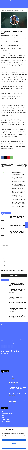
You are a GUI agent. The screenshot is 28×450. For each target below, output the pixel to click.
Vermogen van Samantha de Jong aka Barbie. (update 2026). (7, 165)
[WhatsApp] (11, 157)
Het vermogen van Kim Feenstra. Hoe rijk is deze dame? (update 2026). (21, 165)
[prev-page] (2, 238)
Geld (5, 10)
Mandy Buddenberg (6, 35)
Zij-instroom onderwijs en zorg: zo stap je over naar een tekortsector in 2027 (18, 315)
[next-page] (4, 238)
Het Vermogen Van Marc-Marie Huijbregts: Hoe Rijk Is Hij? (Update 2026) (18, 218)
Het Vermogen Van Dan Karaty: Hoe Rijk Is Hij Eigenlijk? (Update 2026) (18, 224)
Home (2, 10)
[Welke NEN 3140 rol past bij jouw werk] (4, 304)
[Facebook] (2, 157)
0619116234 (20, 343)
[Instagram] (5, 346)
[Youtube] (12, 346)
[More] (24, 38)
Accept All (14, 440)
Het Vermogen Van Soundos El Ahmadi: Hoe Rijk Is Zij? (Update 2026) (17, 232)
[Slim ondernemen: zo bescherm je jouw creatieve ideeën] (4, 310)
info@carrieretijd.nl (11, 343)
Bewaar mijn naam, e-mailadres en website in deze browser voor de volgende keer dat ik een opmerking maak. (12, 270)
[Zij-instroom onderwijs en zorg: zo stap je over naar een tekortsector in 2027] (4, 316)
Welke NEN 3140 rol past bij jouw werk (17, 302)
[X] (5, 157)
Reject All (14, 447)
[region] (14, 438)
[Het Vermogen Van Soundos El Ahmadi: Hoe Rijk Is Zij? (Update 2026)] (5, 233)
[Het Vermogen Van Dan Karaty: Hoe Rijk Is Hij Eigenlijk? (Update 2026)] (5, 226)
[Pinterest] (8, 157)
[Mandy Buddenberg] (6, 190)
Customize (14, 443)
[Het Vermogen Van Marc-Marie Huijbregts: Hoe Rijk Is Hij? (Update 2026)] (5, 218)
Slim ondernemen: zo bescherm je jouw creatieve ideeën (17, 309)
